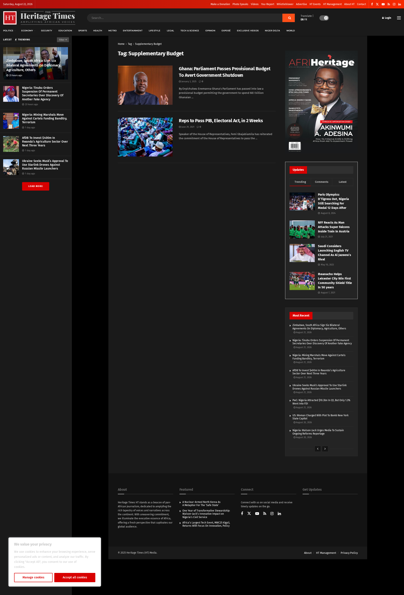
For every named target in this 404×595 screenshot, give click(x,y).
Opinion (210, 30)
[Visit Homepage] (39, 18)
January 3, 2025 (189, 81)
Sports (82, 30)
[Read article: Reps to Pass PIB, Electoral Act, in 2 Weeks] (145, 137)
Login (387, 17)
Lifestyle (155, 30)
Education (65, 30)
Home (121, 43)
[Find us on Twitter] (377, 4)
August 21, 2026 (303, 332)
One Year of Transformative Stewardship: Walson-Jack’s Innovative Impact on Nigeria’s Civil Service (206, 514)
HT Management (332, 4)
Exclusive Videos (248, 30)
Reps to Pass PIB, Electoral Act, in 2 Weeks (221, 120)
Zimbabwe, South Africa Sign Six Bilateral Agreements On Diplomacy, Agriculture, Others (33, 65)
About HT (349, 4)
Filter (61, 39)
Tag (130, 43)
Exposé (226, 30)
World (290, 30)
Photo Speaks (240, 4)
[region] (54, 562)
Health (97, 30)
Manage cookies (33, 577)
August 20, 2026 (303, 422)
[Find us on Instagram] (394, 4)
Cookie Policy (35, 567)
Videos (255, 4)
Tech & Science (190, 30)
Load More (35, 186)
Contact (361, 4)
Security (46, 30)
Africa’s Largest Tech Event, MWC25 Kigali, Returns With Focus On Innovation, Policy (206, 524)
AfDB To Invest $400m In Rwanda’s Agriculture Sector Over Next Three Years (45, 141)
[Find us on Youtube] (383, 4)
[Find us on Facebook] (372, 4)
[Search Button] (288, 18)
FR (305, 19)
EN (302, 19)
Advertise (301, 4)
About (308, 552)
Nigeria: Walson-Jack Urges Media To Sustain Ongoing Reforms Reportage (318, 432)
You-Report (267, 4)
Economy (27, 30)
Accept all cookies (75, 577)
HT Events (315, 4)
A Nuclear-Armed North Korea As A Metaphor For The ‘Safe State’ (201, 504)
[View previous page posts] (318, 449)
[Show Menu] (399, 17)
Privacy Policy (349, 552)
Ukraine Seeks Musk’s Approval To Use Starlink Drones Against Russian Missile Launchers (45, 164)
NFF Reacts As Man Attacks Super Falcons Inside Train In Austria (334, 227)
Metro (112, 30)
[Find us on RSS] (389, 4)
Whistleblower (285, 4)
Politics (8, 30)
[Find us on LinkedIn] (399, 4)
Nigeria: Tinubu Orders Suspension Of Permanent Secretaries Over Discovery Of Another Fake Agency (42, 93)
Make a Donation (220, 4)
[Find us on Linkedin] (279, 514)
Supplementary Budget (148, 43)
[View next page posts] (325, 449)
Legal (170, 30)
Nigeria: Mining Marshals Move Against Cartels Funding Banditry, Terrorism (44, 118)
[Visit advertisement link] (321, 102)
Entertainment (132, 30)
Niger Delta (272, 30)
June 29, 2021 (187, 127)
